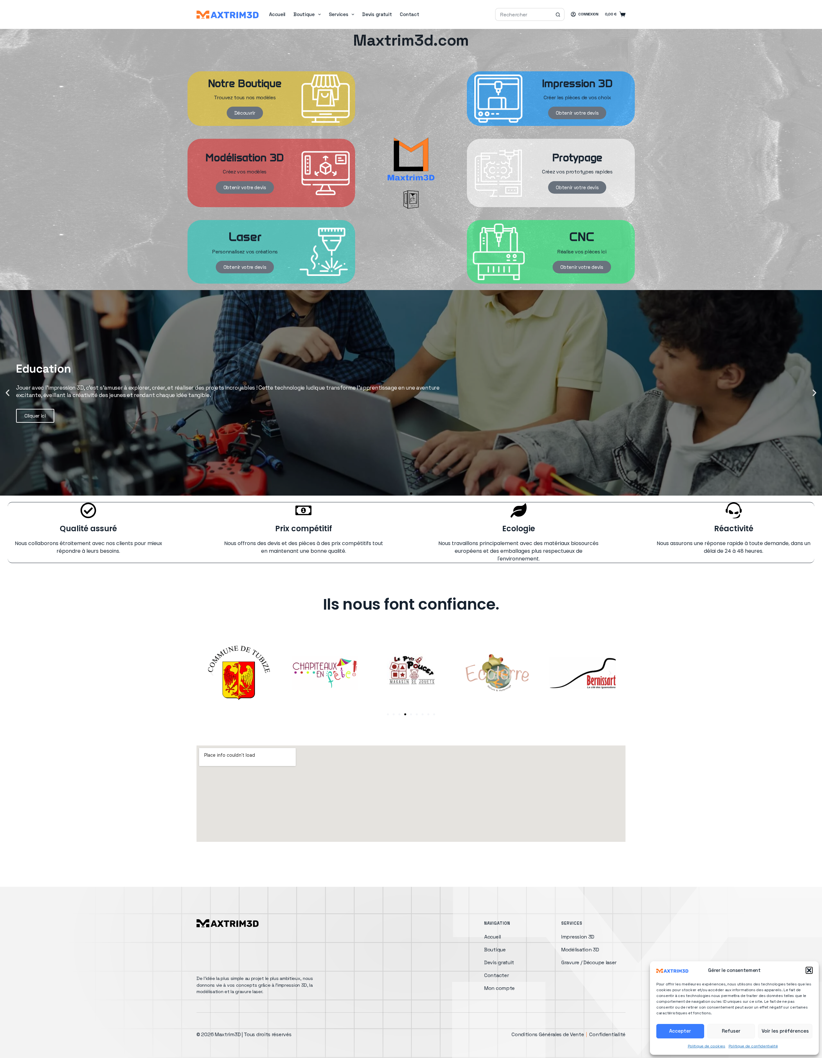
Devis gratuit (377, 14)
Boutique (304, 14)
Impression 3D (577, 936)
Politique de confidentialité (753, 1046)
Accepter (680, 1031)
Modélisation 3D (580, 949)
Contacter (496, 975)
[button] (809, 970)
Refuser (731, 1031)
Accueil (277, 14)
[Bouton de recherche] (558, 14)
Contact (409, 14)
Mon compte (499, 988)
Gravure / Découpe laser (588, 962)
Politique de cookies (706, 1046)
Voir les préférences (785, 1031)
